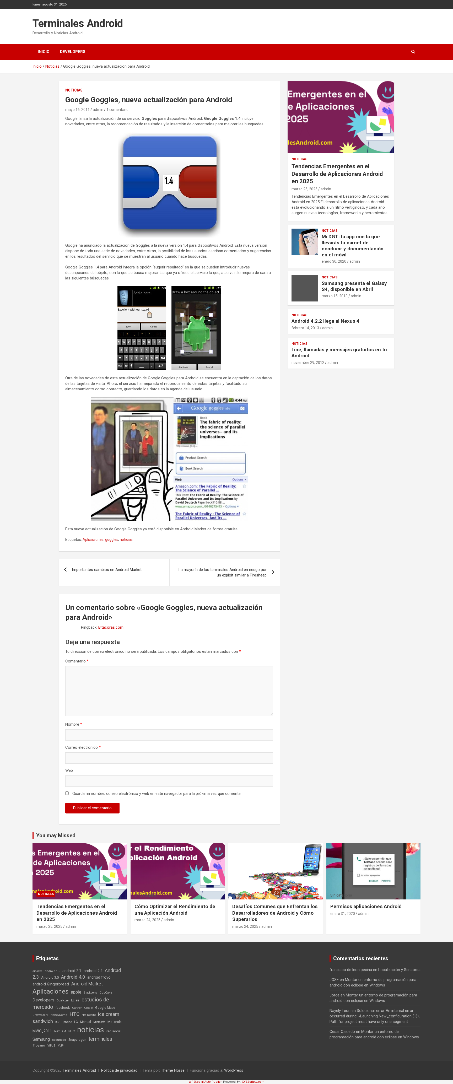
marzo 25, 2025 (304, 189)
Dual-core (63, 1000)
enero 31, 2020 (342, 914)
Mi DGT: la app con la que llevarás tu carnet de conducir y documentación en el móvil (353, 245)
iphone (67, 1022)
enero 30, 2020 (334, 261)
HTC (74, 1014)
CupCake (106, 992)
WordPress (233, 1070)
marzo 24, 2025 (147, 920)
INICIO (44, 51)
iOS (57, 1022)
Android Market (87, 983)
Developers (72, 51)
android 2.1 (71, 971)
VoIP (60, 1045)
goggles (111, 539)
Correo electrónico (83, 747)
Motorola (114, 1022)
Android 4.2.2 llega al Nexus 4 (325, 321)
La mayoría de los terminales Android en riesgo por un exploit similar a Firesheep (223, 572)
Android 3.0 (50, 977)
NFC (71, 1031)
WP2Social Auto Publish (205, 1081)
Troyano (39, 1045)
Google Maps (105, 1008)
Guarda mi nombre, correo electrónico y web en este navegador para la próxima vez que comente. (156, 793)
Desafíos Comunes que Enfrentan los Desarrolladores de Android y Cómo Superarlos (274, 912)
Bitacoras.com (110, 627)
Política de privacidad (119, 1070)
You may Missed (56, 835)
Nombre (73, 724)
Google (88, 1008)
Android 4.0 (73, 977)
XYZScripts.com (253, 1081)
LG (76, 1022)
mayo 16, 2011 (77, 109)
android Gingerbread (51, 984)
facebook (63, 1008)
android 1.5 (52, 971)
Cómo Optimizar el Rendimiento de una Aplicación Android (174, 909)
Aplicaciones (93, 539)
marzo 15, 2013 (335, 296)
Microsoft (99, 1022)
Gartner (77, 1008)
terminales (100, 1039)
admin (98, 109)
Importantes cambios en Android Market (107, 569)
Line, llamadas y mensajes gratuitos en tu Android (339, 353)
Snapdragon (77, 1040)
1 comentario (117, 109)
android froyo (99, 977)
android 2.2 (93, 970)
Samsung (41, 1039)
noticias (126, 539)
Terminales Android (78, 23)
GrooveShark (40, 1015)
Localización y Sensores (399, 969)
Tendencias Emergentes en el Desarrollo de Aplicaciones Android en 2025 (337, 174)
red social (113, 1031)
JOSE (334, 979)
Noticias (74, 90)
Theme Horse (173, 1070)
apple (76, 992)
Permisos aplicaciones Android (366, 906)
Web (69, 770)
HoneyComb (59, 1015)
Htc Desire (89, 1015)
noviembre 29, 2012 (308, 362)
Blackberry (90, 992)
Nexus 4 (60, 1031)
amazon (37, 971)
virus (51, 1045)
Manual (85, 1022)
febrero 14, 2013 (305, 328)
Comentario (77, 661)
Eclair (75, 1000)
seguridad (59, 1040)
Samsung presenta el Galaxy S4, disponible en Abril (354, 286)
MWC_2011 (42, 1031)
